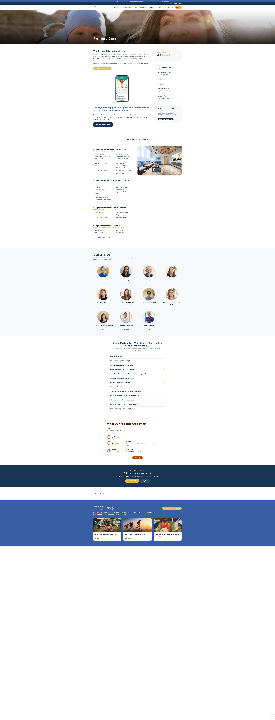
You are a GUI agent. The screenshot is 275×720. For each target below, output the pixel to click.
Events (160, 7)
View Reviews (160, 58)
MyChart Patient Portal (103, 124)
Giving (135, 7)
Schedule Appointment (103, 68)
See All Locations (162, 101)
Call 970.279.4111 (133, 481)
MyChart (175, 3)
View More (137, 457)
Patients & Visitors (126, 7)
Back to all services (100, 494)
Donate (178, 7)
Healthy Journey (152, 7)
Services (116, 7)
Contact (180, 3)
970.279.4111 (162, 83)
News (167, 7)
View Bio (103, 284)
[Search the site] (173, 7)
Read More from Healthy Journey (172, 508)
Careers (170, 3)
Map (168, 82)
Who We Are (143, 7)
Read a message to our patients (136, 1)
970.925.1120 (166, 1)
